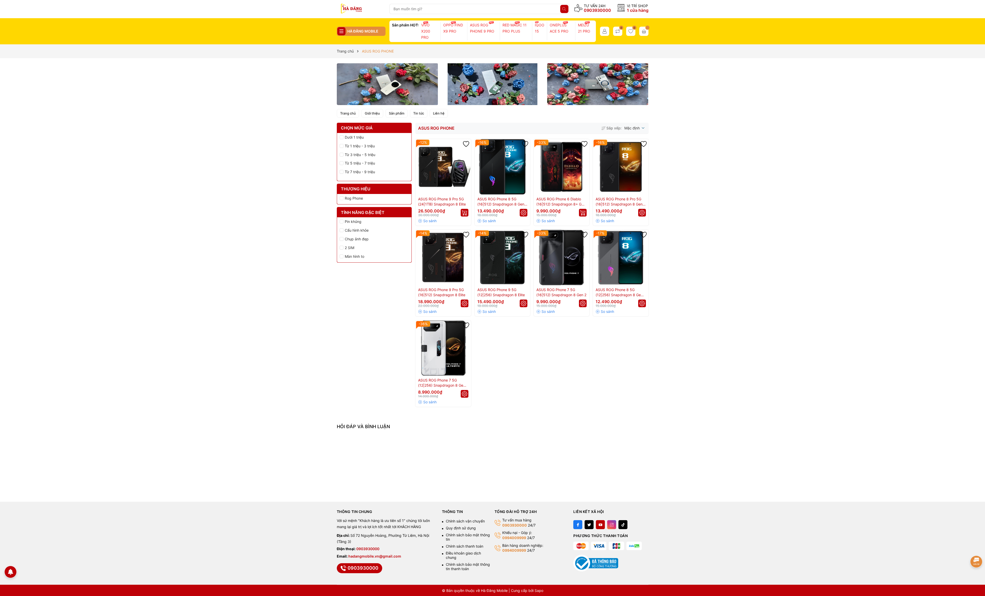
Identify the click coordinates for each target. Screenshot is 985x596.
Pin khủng (353, 221)
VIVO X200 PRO (425, 31)
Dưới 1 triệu (354, 137)
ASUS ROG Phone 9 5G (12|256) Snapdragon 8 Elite (501, 292)
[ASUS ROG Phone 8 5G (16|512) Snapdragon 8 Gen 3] (502, 166)
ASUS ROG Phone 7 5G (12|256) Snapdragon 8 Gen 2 (441, 383)
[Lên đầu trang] (976, 545)
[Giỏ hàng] (643, 31)
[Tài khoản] (604, 31)
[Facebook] (577, 524)
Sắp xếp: (614, 128)
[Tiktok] (622, 524)
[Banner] (387, 84)
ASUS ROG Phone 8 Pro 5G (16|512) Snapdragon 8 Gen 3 (619, 202)
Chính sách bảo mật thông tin (468, 537)
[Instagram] (611, 524)
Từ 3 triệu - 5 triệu (360, 154)
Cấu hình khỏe (357, 230)
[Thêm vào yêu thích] (466, 144)
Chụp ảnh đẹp (357, 239)
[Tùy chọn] (523, 213)
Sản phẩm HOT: (405, 25)
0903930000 (597, 10)
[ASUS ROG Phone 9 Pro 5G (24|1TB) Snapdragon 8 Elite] (443, 166)
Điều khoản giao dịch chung (463, 555)
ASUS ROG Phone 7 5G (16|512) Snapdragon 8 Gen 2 (561, 292)
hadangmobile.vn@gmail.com (374, 556)
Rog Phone (354, 198)
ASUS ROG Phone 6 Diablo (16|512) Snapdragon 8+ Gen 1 (561, 202)
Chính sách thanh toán (464, 546)
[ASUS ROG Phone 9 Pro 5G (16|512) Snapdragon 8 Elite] (443, 257)
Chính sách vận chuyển (465, 521)
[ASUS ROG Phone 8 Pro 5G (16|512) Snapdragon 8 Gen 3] (620, 166)
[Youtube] (600, 524)
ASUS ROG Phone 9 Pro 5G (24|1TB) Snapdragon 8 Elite (442, 201)
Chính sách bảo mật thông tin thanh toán (468, 566)
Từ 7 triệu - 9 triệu (360, 172)
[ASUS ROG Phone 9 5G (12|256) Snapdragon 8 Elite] (502, 257)
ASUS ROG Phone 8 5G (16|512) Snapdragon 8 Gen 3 (500, 202)
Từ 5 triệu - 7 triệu (360, 163)
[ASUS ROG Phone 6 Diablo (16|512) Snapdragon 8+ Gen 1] (561, 166)
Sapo (539, 590)
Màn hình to (354, 256)
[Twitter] (589, 524)
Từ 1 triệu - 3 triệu (360, 146)
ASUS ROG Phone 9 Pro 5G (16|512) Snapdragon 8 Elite (441, 292)
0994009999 (514, 538)
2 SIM (349, 247)
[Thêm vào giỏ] (464, 213)
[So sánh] (427, 221)
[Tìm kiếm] (564, 9)
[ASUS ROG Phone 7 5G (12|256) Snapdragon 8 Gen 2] (443, 348)
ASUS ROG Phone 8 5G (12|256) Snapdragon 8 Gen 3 (619, 292)
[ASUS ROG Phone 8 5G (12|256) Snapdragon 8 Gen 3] (620, 257)
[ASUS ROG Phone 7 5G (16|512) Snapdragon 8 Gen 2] (561, 257)
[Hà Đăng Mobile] (361, 9)
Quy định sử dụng (461, 528)
